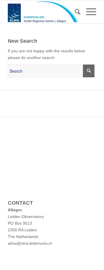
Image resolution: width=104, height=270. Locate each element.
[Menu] (88, 12)
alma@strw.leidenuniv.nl (30, 243)
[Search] (74, 12)
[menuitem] (74, 12)
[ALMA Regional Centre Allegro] (43, 12)
